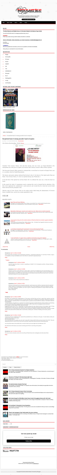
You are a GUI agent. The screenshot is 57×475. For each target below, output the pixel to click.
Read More (41, 204)
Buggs (6, 54)
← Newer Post (5, 246)
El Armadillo (7, 56)
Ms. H (6, 75)
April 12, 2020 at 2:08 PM (16, 296)
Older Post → (52, 246)
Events (16, 22)
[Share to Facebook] (7, 195)
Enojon (6, 61)
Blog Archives (17, 367)
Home (4, 22)
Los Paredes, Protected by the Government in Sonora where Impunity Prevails (27, 229)
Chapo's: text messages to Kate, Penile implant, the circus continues (23, 412)
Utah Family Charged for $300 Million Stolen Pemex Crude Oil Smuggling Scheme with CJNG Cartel (29, 398)
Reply (6, 257)
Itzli (6, 66)
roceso (22, 143)
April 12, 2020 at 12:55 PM (19, 269)
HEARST (7, 63)
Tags (10, 367)
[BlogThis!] (4, 195)
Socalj (6, 80)
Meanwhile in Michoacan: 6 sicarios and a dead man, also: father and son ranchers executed (30, 211)
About (21, 22)
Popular (5, 367)
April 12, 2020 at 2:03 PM (19, 277)
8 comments (21, 141)
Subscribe (29, 441)
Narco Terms (9, 22)
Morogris (7, 73)
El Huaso (7, 59)
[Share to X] (6, 195)
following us (36, 463)
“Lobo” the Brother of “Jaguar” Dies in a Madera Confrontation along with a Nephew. (28, 237)
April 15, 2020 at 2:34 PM (16, 331)
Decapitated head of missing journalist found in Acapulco (18, 139)
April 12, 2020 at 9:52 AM (19, 262)
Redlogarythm (8, 78)
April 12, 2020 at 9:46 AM (16, 253)
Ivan (6, 68)
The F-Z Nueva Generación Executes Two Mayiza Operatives (21, 369)
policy (6, 48)
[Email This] (3, 195)
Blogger (39, 471)
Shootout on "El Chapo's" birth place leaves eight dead (20, 377)
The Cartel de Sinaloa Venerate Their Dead (17, 384)
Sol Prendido (8, 82)
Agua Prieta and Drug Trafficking (17, 202)
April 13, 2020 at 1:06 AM (16, 315)
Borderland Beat (27, 471)
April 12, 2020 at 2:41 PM (19, 283)
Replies (7, 260)
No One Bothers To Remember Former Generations (19, 405)
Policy (26, 22)
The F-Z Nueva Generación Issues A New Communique (20, 391)
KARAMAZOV (8, 71)
